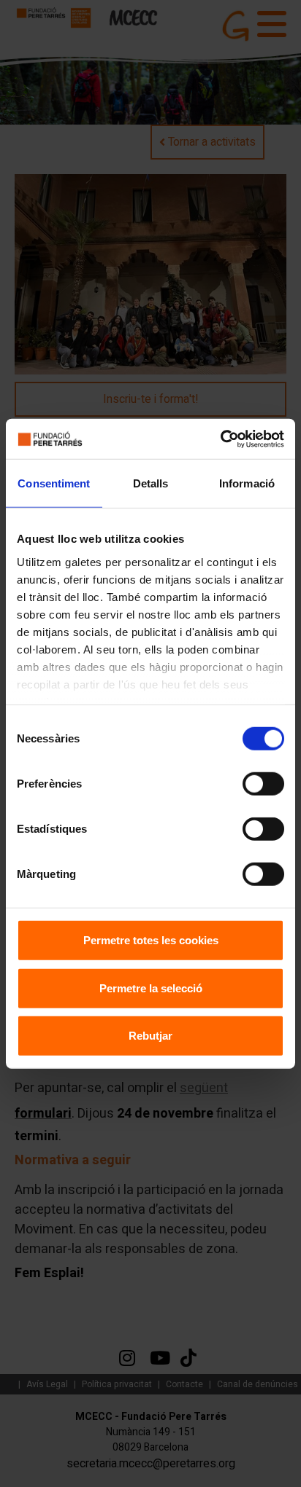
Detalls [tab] (151, 483)
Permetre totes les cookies (150, 940)
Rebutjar (150, 1035)
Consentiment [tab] (54, 483)
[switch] (263, 784)
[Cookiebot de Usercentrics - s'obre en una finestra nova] (220, 438)
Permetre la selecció (150, 987)
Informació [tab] (247, 483)
